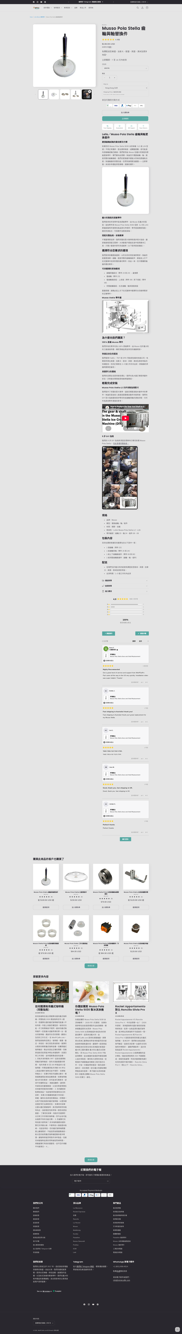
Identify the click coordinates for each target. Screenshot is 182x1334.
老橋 (74, 1215)
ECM (75, 1249)
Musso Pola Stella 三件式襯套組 (76, 943)
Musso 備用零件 (118, 1245)
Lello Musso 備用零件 (39, 17)
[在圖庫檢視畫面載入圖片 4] (76, 94)
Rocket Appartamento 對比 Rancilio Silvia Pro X (130, 1010)
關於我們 (36, 1208)
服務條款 (36, 1234)
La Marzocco (77, 1208)
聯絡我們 (36, 1212)
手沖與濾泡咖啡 (118, 1226)
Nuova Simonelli (79, 1241)
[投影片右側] (94, 94)
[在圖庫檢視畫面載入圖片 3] (65, 94)
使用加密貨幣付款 (39, 1237)
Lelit (74, 1252)
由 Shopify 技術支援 (53, 1330)
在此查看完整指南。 (121, 443)
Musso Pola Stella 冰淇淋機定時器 (136, 943)
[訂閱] (107, 1181)
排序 (134, 641)
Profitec (76, 1245)
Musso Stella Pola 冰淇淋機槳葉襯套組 (46, 944)
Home (31, 17)
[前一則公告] (68, 2)
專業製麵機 (117, 1230)
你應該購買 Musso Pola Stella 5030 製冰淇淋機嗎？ (89, 1010)
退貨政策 (36, 1223)
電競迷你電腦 (117, 1252)
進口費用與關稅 (38, 1245)
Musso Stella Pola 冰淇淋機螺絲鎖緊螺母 (106, 893)
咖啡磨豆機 (117, 1219)
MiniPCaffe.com (42, 1330)
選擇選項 (46, 907)
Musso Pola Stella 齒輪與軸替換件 (46, 892)
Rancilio (76, 1219)
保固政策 (36, 1226)
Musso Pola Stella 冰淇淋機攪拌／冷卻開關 (106, 944)
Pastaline (76, 1237)
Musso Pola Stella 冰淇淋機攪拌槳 (136, 892)
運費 (110, 47)
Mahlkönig (76, 1230)
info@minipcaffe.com (121, 1280)
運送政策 (36, 1219)
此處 (118, 1271)
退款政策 (36, 1215)
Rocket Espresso (79, 1212)
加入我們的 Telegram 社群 (42, 1249)
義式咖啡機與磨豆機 (120, 1215)
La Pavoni (76, 1223)
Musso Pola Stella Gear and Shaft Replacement (125, 656)
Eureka (75, 1234)
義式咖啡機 (117, 1208)
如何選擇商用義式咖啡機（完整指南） (49, 1008)
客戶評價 (36, 1241)
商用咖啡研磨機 (118, 1223)
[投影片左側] (35, 94)
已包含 (104, 64)
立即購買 (125, 118)
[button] (47, 7)
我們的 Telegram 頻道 (85, 1266)
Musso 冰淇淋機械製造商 (122, 1241)
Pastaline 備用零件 (119, 1237)
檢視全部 (91, 966)
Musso (75, 1226)
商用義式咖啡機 (118, 1212)
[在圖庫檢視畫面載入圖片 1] (43, 94)
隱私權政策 (37, 1230)
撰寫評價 (144, 634)
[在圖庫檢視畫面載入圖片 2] (54, 94)
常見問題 (36, 1252)
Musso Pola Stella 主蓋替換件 (76, 892)
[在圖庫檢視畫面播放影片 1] (87, 94)
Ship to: (105, 84)
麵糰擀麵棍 (117, 1234)
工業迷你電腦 (117, 1249)
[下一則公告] (113, 2)
